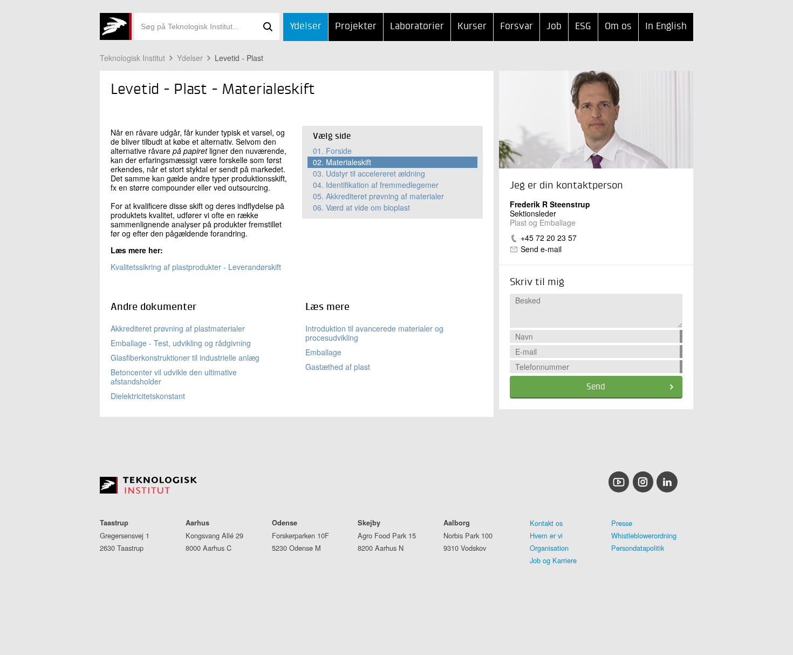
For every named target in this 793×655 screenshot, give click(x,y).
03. (369, 173)
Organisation (549, 548)
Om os (618, 26)
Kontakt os (546, 523)
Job (554, 26)
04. (376, 184)
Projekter (356, 26)
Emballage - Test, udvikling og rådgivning (181, 342)
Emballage (323, 352)
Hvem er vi (546, 535)
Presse (621, 523)
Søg (267, 26)
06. (361, 207)
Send (595, 387)
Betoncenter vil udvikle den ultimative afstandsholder (174, 377)
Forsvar (516, 26)
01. (332, 150)
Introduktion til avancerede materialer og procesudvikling (374, 333)
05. (378, 196)
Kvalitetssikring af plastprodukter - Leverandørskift (196, 266)
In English (666, 26)
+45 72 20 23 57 (549, 237)
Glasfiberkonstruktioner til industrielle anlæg (185, 357)
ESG (583, 26)
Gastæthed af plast (337, 366)
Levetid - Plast (239, 57)
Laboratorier (417, 26)
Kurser (472, 26)
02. (342, 162)
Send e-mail (541, 249)
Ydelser (306, 26)
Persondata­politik (637, 548)
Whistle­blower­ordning (643, 535)
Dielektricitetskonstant (148, 395)
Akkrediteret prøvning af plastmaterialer (178, 328)
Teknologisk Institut (132, 57)
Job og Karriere (553, 560)
